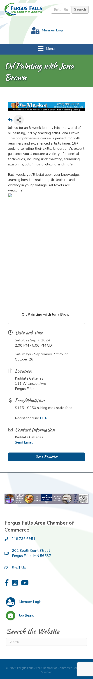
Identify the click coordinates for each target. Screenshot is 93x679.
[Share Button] (19, 120)
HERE (45, 418)
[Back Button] (10, 121)
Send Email (24, 442)
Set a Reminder (46, 456)
